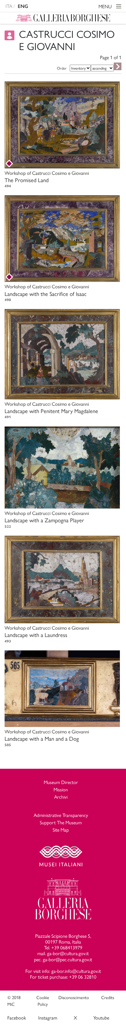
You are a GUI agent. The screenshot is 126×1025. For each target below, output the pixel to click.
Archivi (61, 796)
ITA (9, 5)
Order (62, 68)
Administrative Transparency (61, 814)
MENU (105, 6)
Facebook (16, 1017)
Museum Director (61, 782)
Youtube (101, 1017)
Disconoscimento (73, 997)
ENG (23, 6)
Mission (61, 789)
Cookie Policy (42, 1000)
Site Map (61, 829)
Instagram (47, 1017)
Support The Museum (61, 822)
